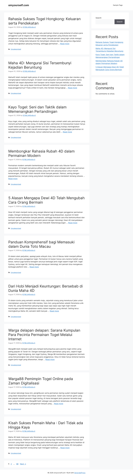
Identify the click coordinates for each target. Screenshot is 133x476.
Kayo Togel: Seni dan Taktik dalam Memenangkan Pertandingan (37, 109)
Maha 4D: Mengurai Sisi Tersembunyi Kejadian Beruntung (39, 65)
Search (98, 18)
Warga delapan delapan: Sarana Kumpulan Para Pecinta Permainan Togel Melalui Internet (44, 334)
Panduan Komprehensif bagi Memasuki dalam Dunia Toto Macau (41, 244)
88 (17, 464)
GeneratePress (79, 473)
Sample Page (118, 5)
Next (23, 464)
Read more (64, 44)
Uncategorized (16, 49)
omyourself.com (18, 5)
